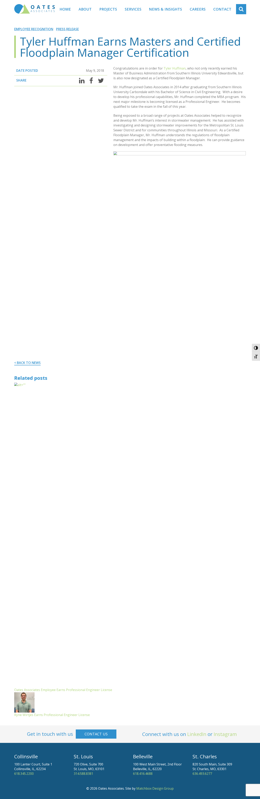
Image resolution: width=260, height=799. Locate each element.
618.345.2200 (24, 773)
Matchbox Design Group (155, 788)
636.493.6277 (202, 773)
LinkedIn (196, 734)
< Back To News (27, 362)
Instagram (225, 734)
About (85, 9)
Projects (108, 9)
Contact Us (96, 734)
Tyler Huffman (175, 68)
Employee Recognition (33, 29)
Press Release (67, 29)
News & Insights (165, 9)
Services (133, 9)
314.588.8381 (83, 773)
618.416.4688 (143, 773)
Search (243, 9)
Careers (198, 9)
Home (65, 9)
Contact (222, 9)
